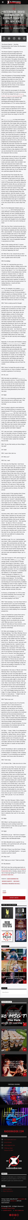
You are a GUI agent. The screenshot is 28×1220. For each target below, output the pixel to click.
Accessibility (21, 1199)
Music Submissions (8, 1191)
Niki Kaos (16, 881)
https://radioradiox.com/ (10, 1139)
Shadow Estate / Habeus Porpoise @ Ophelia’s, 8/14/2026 (14, 977)
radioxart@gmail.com (9, 1145)
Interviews (5, 950)
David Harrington (12, 878)
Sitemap (3, 1208)
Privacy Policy (11, 1208)
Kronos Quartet (7, 881)
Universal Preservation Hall (11, 883)
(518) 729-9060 (8, 1142)
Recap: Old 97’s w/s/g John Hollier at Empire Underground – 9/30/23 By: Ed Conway (14, 1064)
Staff (11, 28)
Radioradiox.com (14, 1131)
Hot (14, 9)
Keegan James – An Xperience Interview (14, 966)
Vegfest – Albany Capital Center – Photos (14, 1039)
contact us (13, 1201)
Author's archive (14, 898)
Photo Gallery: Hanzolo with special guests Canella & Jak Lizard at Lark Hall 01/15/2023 (14, 1114)
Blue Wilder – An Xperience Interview (14, 954)
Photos (4, 973)
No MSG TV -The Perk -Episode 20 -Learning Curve (14, 1014)
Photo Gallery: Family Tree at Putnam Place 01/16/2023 (14, 1093)
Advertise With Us (7, 1189)
